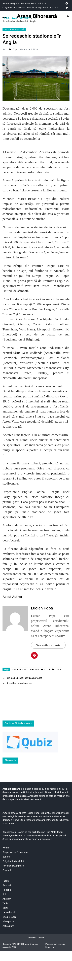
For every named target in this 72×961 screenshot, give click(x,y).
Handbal (7, 889)
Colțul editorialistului (14, 7)
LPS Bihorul (9, 912)
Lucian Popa (11, 49)
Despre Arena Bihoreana (23, 3)
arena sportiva (19, 669)
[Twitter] (66, 7)
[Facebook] (66, 3)
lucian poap (55, 669)
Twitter (41, 938)
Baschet (7, 885)
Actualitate (8, 926)
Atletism (7, 899)
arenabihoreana (38, 669)
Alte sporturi (9, 921)
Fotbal (6, 880)
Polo (5, 894)
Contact (54, 7)
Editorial (42, 3)
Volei (5, 908)
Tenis (5, 903)
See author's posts (48, 645)
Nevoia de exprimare (38, 7)
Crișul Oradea (10, 917)
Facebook (32, 938)
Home (6, 3)
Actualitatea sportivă (14, 29)
